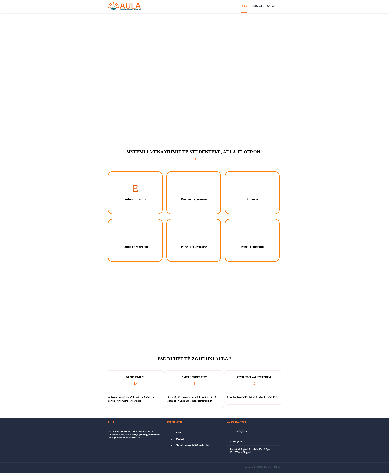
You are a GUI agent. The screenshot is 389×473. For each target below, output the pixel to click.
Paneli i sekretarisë (194, 247)
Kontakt (272, 6)
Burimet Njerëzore (194, 199)
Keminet (258, 467)
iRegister (277, 467)
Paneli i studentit (252, 247)
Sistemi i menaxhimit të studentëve (192, 445)
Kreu (244, 6)
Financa (252, 199)
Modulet (257, 6)
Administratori (135, 199)
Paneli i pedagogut (135, 247)
